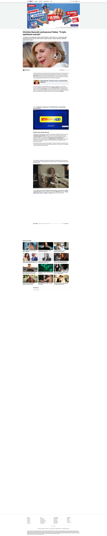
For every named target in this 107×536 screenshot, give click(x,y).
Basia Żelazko (27, 69)
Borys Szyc (68, 521)
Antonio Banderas (56, 520)
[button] (73, 1)
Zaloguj (76, 1)
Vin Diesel (68, 519)
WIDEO (51, 1)
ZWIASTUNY (40, 1)
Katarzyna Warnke (69, 522)
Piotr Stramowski (42, 519)
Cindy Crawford (55, 523)
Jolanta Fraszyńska (42, 521)
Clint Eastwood (29, 518)
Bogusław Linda (55, 519)
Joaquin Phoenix (29, 523)
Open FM (50, 192)
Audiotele (45, 192)
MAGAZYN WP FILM (46, 1)
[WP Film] (32, 1)
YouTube (41, 192)
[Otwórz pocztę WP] (70, 1)
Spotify (66, 191)
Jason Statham (42, 523)
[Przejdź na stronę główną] (31, 1)
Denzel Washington (56, 522)
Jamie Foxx (28, 522)
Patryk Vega (28, 519)
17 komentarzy (66, 223)
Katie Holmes (28, 520)
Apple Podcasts (36, 192)
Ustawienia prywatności (65, 528)
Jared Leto (68, 518)
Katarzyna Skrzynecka (42, 522)
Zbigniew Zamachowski (43, 520)
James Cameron (55, 518)
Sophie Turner (28, 521)
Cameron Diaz (68, 520)
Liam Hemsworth (42, 518)
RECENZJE (36, 1)
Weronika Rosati (55, 521)
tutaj (42, 534)
